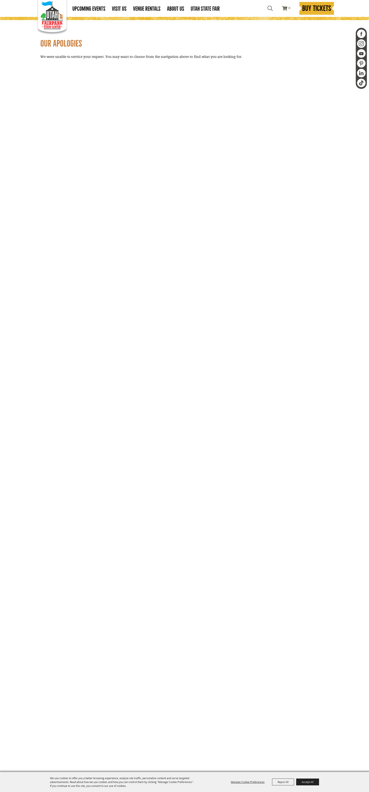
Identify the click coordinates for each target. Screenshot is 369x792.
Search (270, 8)
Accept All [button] (307, 782)
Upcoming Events (88, 8)
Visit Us (119, 8)
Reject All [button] (283, 782)
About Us (175, 8)
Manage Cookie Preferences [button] (248, 782)
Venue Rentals (147, 8)
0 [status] (289, 8)
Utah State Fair (205, 8)
